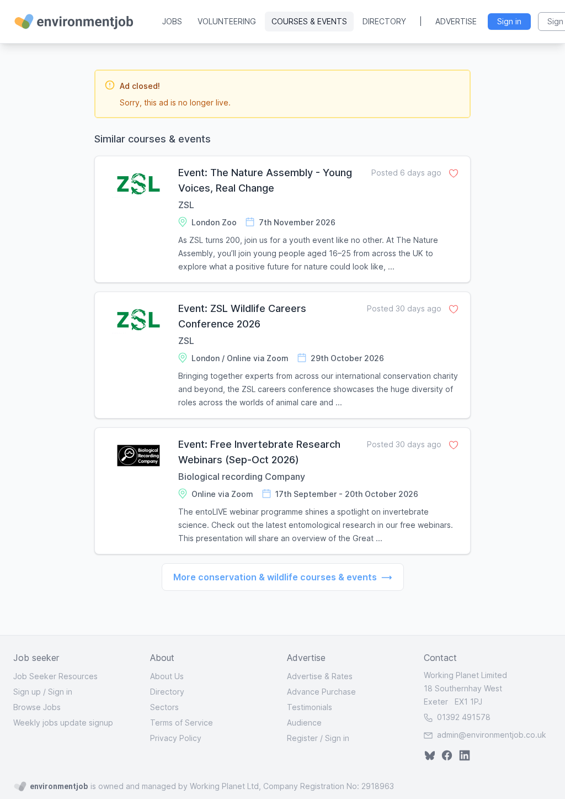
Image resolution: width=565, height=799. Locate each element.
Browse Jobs (37, 707)
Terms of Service (181, 722)
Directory (384, 21)
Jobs (172, 21)
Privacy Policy (175, 738)
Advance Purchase (321, 691)
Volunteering (227, 21)
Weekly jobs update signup (63, 722)
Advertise (456, 21)
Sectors (164, 707)
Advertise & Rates (320, 676)
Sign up (27, 691)
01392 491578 (463, 717)
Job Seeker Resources (55, 676)
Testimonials (309, 707)
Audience (304, 722)
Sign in (60, 691)
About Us (167, 676)
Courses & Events (309, 21)
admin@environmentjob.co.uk (491, 734)
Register (302, 738)
